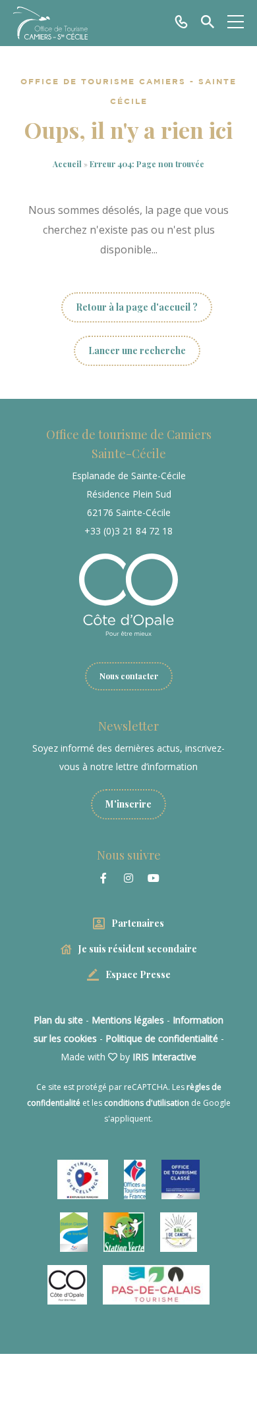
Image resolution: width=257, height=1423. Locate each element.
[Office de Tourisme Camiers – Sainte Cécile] (50, 23)
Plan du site (58, 1020)
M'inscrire (128, 804)
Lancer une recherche (137, 350)
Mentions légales (128, 1020)
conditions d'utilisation (146, 1102)
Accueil (67, 164)
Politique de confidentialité (161, 1038)
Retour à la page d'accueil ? (137, 307)
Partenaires (137, 923)
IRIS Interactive (164, 1056)
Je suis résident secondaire (137, 949)
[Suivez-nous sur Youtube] (153, 878)
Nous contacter (129, 676)
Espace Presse (138, 974)
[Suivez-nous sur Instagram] (128, 878)
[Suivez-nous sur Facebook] (103, 878)
